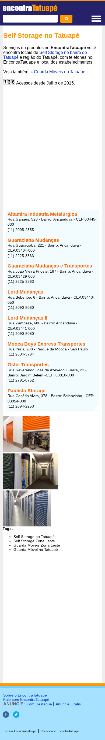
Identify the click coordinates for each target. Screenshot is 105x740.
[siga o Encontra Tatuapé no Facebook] (6, 716)
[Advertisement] (52, 143)
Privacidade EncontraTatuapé (60, 731)
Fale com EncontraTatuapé (26, 699)
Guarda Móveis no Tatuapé (59, 71)
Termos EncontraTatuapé (19, 731)
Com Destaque (39, 704)
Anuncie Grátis (68, 704)
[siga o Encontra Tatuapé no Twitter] (16, 716)
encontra (30, 8)
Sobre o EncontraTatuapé (25, 695)
